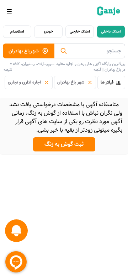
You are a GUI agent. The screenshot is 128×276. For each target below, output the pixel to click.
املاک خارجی (80, 31)
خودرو (48, 31)
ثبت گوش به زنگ (64, 144)
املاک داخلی (111, 31)
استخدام (17, 31)
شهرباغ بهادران (24, 51)
